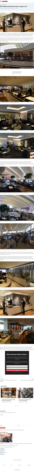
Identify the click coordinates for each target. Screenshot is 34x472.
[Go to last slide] (1, 396)
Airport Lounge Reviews (3, 452)
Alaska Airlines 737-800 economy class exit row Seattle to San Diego (8, 380)
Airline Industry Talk (2, 450)
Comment (2, 414)
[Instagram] (18, 460)
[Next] (32, 396)
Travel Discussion (2, 454)
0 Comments (16, 8)
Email (19, 425)
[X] (16, 460)
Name (1, 425)
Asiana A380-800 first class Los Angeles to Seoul (27, 380)
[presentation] (8, 393)
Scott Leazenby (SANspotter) (4, 8)
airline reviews (12, 445)
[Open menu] (33, 1)
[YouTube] (20, 460)
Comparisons (1, 453)
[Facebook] (14, 460)
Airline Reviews (2, 451)
